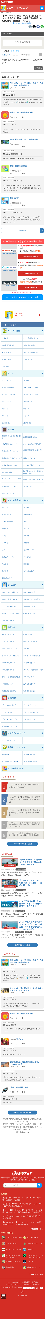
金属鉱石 (26, 543)
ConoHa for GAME (29, 273)
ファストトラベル (8, 641)
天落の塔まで (27, 359)
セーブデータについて (9, 649)
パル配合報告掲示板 (30, 761)
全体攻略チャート (8, 338)
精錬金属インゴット (9, 557)
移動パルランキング (30, 458)
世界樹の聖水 (27, 514)
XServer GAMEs (29, 287)
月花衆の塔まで (7, 359)
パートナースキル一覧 (30, 387)
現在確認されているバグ (10, 486)
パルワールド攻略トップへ (19, 315)
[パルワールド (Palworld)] (7, 3)
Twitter (37, 1288)
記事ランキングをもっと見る (22, 844)
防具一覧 (5, 416)
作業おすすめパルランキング (12, 458)
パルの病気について (9, 663)
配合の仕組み (27, 634)
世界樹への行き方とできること (12, 437)
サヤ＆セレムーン (29, 719)
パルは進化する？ (29, 663)
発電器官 (26, 564)
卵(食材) (5, 529)
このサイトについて (14, 1282)
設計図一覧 (6, 423)
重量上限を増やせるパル (10, 451)
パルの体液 (27, 557)
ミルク (4, 536)
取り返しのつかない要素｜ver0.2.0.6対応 (33, 472)
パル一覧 (26, 380)
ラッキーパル (27, 486)
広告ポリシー (26, 1284)
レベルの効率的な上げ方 (31, 465)
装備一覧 (26, 416)
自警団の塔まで (7, 352)
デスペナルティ (28, 677)
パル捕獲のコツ (7, 684)
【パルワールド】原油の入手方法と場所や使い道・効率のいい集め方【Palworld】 (24, 812)
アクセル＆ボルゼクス (30, 712)
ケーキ (25, 522)
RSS (22, 1291)
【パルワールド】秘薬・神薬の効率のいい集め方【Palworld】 (24, 786)
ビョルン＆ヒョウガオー (10, 726)
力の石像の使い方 (29, 684)
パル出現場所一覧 (8, 387)
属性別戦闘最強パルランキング (33, 451)
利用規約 (35, 1282)
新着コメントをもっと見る (23, 1112)
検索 (39, 1185)
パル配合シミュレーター (10, 444)
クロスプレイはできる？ (10, 740)
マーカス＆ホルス (8, 712)
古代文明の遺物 (7, 522)
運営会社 (36, 1284)
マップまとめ (6, 380)
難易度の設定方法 (8, 634)
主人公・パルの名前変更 (31, 656)
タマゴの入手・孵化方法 (10, 656)
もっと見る (22, 230)
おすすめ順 (15, 51)
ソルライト (27, 507)
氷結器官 (5, 564)
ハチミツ (26, 529)
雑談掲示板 (6, 754)
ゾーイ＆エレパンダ (9, 705)
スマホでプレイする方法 (31, 599)
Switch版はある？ (8, 620)
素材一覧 (5, 409)
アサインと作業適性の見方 (11, 677)
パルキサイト (6, 514)
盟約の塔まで (6, 366)
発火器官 (5, 571)
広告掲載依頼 (7, 1287)
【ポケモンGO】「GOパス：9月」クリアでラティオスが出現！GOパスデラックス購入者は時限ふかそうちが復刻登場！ (22, 1212)
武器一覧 (26, 409)
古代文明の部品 (28, 571)
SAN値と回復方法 (29, 691)
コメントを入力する (22, 42)
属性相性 (26, 649)
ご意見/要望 (26, 1282)
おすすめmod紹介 (29, 592)
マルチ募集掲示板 (29, 754)
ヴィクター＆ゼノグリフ (10, 719)
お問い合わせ (18, 1287)
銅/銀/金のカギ (7, 578)
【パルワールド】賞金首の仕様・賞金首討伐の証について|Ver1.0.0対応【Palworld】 (24, 799)
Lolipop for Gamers (29, 256)
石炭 (3, 550)
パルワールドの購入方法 (10, 592)
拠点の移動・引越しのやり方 (33, 479)
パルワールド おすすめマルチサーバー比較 (21, 297)
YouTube (41, 1288)
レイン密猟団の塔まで (30, 338)
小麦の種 (26, 536)
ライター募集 (30, 1288)
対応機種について (29, 606)
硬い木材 (5, 507)
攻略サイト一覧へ (36, 1274)
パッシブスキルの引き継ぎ (32, 444)
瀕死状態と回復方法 (9, 691)
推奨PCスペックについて (10, 613)
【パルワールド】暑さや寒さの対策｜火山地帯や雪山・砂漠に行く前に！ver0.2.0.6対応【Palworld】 (24, 824)
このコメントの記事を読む (23, 23)
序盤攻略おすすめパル (9, 465)
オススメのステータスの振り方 (12, 479)
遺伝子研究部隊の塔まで (31, 352)
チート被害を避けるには (10, 606)
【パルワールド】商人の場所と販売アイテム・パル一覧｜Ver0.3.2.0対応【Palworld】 (24, 834)
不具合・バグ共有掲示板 (10, 761)
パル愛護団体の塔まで (9, 345)
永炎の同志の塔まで (30, 345)
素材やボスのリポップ (30, 641)
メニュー (3, 1297)
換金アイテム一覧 (8, 493)
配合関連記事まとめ (30, 437)
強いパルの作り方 (8, 472)
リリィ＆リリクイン (30, 705)
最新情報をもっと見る (22, 945)
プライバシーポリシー (13, 1284)
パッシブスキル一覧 (9, 395)
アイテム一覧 (27, 402)
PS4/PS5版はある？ (30, 613)
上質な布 (5, 543)
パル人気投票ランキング (10, 599)
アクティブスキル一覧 (30, 395)
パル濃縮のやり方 (8, 670)
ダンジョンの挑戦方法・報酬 (33, 670)
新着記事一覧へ (37, 1229)
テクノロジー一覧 (8, 402)
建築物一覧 (27, 423)
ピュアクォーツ (28, 550)
